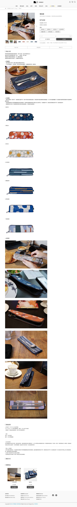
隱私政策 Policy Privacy (25, 499)
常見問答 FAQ (38, 499)
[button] (36, 26)
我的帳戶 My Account (25, 495)
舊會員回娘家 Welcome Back (41, 495)
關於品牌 (22, 6)
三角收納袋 (14, 482)
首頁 (17, 6)
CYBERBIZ (36, 504)
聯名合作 (41, 6)
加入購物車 (47, 39)
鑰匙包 (30, 482)
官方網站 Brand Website (10, 495)
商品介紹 (16, 47)
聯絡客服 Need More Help (10, 497)
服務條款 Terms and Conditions (27, 497)
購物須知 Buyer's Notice (41, 497)
